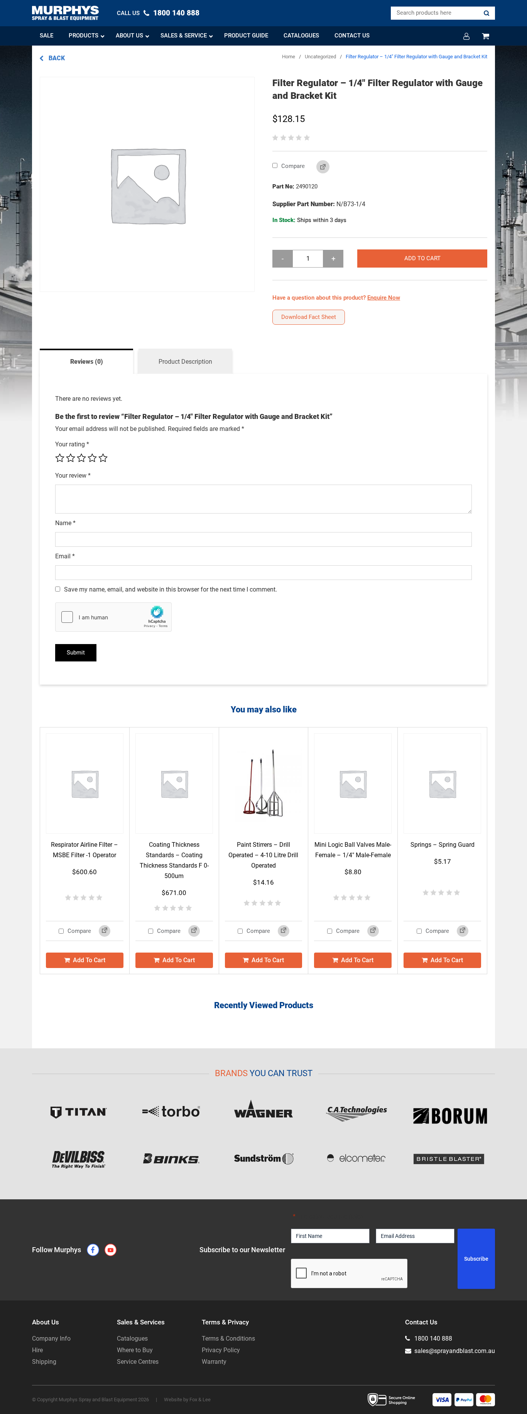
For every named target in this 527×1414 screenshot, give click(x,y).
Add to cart (422, 258)
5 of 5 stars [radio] (103, 458)
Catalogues (132, 1338)
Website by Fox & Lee (187, 1399)
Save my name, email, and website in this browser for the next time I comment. (170, 589)
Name (65, 523)
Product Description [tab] (185, 361)
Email (65, 556)
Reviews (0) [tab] (86, 361)
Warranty (214, 1361)
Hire (37, 1350)
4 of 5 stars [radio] (92, 458)
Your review (73, 475)
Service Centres (138, 1361)
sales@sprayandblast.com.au (454, 1351)
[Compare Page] (317, 167)
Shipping (44, 1361)
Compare (292, 166)
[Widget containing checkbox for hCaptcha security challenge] (113, 617)
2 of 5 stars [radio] (70, 458)
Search (486, 13)
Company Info (51, 1338)
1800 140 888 (432, 1338)
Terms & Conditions (228, 1338)
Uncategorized (320, 56)
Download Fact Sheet (308, 317)
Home (288, 56)
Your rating (72, 444)
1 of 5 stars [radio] (59, 458)
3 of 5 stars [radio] (81, 458)
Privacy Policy (221, 1350)
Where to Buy (135, 1350)
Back (56, 58)
